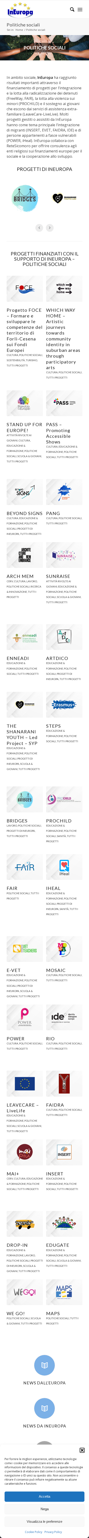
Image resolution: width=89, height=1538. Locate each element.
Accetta (44, 1496)
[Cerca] (69, 9)
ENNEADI (18, 658)
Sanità (61, 836)
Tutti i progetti (17, 365)
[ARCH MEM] (25, 555)
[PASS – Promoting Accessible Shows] (64, 403)
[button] (82, 1450)
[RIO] (64, 1017)
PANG (53, 513)
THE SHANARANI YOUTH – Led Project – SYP (22, 734)
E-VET (14, 970)
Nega (45, 1509)
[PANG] (64, 492)
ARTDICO (57, 658)
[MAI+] (25, 1152)
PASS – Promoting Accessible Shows (58, 433)
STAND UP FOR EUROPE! (24, 427)
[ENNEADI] (25, 637)
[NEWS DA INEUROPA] (44, 1408)
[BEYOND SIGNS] (25, 492)
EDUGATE (57, 1245)
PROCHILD (59, 820)
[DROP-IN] (25, 1224)
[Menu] (80, 9)
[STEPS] (64, 705)
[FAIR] (25, 867)
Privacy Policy (53, 1532)
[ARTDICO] (64, 637)
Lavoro (31, 581)
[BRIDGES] (25, 799)
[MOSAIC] (64, 949)
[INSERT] (64, 1152)
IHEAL (53, 888)
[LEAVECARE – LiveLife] (25, 1083)
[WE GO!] (25, 1292)
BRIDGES (17, 820)
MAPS (53, 1313)
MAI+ (13, 1173)
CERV (10, 581)
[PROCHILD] (64, 799)
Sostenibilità (16, 360)
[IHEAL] (64, 867)
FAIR (12, 888)
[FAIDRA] (64, 1083)
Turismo (31, 360)
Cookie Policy (33, 1532)
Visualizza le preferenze (44, 1521)
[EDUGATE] (64, 1224)
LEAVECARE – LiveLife (23, 1107)
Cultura (12, 354)
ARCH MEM (20, 576)
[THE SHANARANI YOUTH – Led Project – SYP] (25, 705)
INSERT (54, 1173)
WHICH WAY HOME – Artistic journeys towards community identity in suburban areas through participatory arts (63, 338)
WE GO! (16, 1313)
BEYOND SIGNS (25, 513)
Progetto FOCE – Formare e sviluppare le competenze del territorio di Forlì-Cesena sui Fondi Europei (25, 330)
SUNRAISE (58, 576)
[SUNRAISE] (64, 555)
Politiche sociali (23, 24)
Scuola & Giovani (29, 456)
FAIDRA (55, 1105)
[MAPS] (64, 1292)
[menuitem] (69, 9)
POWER (16, 1038)
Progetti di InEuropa (21, 830)
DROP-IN (17, 1245)
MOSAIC (56, 970)
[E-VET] (25, 949)
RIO (50, 1038)
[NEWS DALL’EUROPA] (44, 1365)
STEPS (53, 726)
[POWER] (25, 1017)
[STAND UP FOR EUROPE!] (25, 403)
